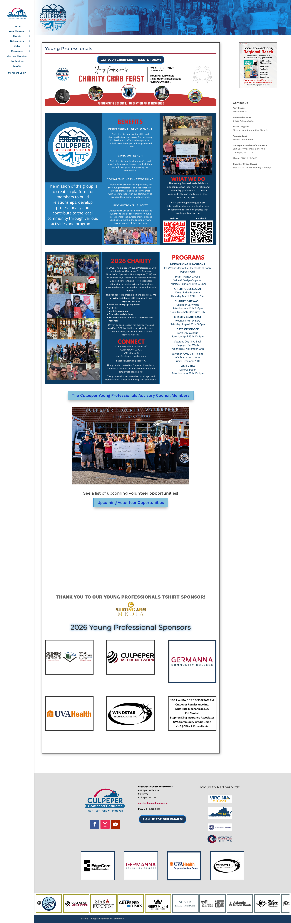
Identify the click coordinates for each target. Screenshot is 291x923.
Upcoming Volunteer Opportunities (130, 502)
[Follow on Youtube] (115, 824)
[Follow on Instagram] (105, 824)
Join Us (17, 66)
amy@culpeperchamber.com (153, 803)
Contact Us (17, 61)
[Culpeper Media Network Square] (130, 673)
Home (17, 26)
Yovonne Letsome (242, 117)
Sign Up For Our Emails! (162, 819)
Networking (17, 41)
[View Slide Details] (258, 65)
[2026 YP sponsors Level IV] (192, 729)
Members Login (17, 73)
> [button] (285, 903)
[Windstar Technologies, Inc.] (130, 729)
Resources (17, 51)
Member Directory (17, 56)
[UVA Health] (69, 729)
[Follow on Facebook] (94, 824)
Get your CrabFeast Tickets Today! (131, 60)
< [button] (39, 903)
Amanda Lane (240, 136)
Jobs (17, 46)
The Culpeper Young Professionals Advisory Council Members (131, 395)
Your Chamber (17, 31)
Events (17, 36)
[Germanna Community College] (192, 682)
